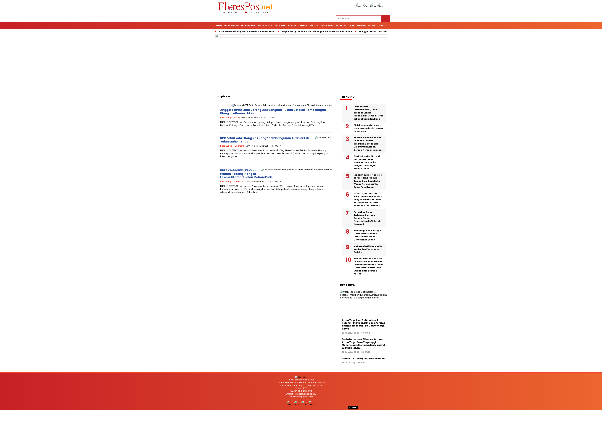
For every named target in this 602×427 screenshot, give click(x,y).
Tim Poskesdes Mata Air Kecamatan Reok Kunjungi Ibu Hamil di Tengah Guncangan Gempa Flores (367, 162)
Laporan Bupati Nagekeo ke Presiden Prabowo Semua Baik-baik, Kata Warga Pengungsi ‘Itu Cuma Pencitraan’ (368, 181)
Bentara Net (264, 25)
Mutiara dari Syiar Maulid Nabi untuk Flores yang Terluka (368, 249)
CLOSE (352, 407)
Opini (351, 25)
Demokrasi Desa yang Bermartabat (363, 358)
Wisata (361, 25)
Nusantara (248, 25)
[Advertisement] (301, 418)
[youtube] (381, 6)
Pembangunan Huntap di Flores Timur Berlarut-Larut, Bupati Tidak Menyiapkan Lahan (368, 235)
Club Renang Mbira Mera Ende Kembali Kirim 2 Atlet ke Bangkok (368, 128)
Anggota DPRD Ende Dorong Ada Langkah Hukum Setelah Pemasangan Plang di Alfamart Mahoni (273, 111)
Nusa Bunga (231, 25)
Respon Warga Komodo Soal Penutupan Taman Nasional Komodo (317, 31)
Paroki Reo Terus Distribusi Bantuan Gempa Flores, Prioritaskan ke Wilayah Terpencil (367, 218)
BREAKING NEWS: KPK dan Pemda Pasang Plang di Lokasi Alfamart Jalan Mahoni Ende (246, 173)
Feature (293, 25)
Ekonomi (341, 25)
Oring (303, 25)
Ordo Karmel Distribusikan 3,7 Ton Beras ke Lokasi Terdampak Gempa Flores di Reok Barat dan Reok (368, 112)
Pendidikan (326, 25)
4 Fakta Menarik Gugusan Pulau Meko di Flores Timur (247, 31)
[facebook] (359, 6)
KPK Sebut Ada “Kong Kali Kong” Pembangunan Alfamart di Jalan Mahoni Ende (264, 139)
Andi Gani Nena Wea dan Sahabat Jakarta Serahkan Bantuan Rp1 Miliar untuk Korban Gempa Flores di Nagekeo (368, 143)
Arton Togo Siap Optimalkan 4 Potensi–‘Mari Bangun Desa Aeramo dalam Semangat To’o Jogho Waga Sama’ (363, 324)
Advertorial (375, 25)
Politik (314, 25)
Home (219, 25)
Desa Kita (280, 25)
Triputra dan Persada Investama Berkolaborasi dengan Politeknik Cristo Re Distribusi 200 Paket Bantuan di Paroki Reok (368, 199)
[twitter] (366, 6)
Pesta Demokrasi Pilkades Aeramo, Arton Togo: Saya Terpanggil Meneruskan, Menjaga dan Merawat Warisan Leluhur (363, 343)
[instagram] (373, 6)
